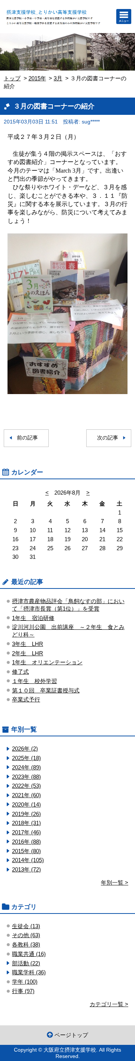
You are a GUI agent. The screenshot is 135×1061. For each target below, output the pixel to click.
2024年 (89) (26, 767)
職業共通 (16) (29, 954)
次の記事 (107, 438)
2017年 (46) (26, 832)
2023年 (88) (26, 777)
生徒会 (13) (26, 926)
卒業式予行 (26, 699)
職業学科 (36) (29, 972)
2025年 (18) (26, 758)
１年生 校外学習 (34, 681)
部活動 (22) (26, 963)
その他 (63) (26, 935)
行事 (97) (23, 991)
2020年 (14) (26, 804)
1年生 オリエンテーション (47, 662)
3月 (58, 78)
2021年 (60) (26, 795)
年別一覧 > (114, 882)
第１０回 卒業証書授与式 (46, 690)
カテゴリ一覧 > (109, 1004)
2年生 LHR (27, 653)
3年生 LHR (27, 644)
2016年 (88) (26, 841)
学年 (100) (25, 981)
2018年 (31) (26, 823)
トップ (12, 78)
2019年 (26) (26, 814)
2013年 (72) (26, 869)
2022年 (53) (26, 786)
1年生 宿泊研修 (33, 618)
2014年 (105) (28, 860)
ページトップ (71, 1035)
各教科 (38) (26, 944)
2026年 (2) (25, 748)
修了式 (20, 671)
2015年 (37, 78)
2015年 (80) (26, 851)
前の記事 (27, 438)
